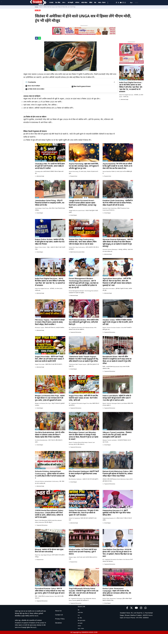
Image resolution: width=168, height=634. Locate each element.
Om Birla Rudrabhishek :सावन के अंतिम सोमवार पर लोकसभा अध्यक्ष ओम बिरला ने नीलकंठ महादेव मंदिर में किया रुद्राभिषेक (49, 434)
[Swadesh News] (38, 2)
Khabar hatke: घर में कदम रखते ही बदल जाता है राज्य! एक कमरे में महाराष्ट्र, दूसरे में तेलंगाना (83, 551)
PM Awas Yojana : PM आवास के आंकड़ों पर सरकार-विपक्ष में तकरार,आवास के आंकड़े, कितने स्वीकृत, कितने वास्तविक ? (49, 322)
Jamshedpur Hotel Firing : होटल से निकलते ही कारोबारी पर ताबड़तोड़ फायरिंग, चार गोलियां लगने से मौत (49, 202)
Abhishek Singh (124, 99)
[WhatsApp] (125, 2)
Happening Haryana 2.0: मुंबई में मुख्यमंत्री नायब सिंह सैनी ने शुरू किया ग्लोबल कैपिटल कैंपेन (116, 512)
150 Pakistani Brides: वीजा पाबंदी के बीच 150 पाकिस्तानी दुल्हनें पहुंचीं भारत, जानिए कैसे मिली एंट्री (83, 322)
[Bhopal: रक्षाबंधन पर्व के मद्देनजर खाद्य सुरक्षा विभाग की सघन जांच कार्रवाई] (50, 538)
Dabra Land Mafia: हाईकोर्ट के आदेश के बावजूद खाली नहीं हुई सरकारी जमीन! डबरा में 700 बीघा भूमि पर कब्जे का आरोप (117, 398)
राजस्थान (37, 392)
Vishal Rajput (40, 213)
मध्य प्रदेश (125, 79)
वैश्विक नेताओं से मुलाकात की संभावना (82, 86)
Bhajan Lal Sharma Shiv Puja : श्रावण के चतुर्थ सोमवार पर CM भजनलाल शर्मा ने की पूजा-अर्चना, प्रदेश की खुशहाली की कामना (50, 398)
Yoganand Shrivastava (75, 332)
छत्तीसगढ (71, 197)
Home (36, 7)
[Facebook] (116, 2)
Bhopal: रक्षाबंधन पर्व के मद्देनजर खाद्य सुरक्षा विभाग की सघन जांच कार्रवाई (49, 550)
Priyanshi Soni (73, 176)
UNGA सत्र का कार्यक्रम (33, 86)
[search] (128, 3)
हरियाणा (104, 507)
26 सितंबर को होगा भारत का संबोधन (35, 89)
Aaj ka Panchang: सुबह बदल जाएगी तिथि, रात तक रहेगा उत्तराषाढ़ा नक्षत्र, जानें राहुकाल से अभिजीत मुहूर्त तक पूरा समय (84, 166)
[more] (108, 2)
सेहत (77, 507)
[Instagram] (123, 2)
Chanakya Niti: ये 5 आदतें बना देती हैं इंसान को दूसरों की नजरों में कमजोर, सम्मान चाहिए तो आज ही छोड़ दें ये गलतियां (50, 166)
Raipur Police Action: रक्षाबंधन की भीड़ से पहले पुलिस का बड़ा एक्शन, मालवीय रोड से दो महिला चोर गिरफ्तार (49, 241)
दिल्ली (121, 79)
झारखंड (104, 353)
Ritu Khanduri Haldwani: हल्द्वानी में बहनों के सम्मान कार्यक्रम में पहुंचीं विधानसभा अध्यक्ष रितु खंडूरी (84, 473)
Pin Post (38, 160)
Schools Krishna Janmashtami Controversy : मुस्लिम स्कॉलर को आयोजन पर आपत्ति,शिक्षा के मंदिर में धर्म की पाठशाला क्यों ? (49, 474)
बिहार (70, 353)
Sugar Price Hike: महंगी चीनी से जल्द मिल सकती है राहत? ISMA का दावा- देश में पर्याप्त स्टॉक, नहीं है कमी (83, 398)
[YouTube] (121, 2)
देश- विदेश (37, 10)
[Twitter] (118, 2)
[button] (36, 38)
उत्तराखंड (104, 197)
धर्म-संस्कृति (44, 160)
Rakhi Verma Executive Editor (77, 252)
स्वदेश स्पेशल (38, 316)
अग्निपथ (43, 468)
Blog (37, 197)
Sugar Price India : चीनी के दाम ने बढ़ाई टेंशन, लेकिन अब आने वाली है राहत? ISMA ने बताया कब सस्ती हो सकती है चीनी (49, 359)
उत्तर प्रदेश (38, 585)
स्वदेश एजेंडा (78, 236)
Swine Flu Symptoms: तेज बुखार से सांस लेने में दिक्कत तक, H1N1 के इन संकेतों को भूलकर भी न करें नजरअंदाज (83, 512)
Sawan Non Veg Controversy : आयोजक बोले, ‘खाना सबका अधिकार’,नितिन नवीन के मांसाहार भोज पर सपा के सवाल (83, 241)
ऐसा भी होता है (71, 546)
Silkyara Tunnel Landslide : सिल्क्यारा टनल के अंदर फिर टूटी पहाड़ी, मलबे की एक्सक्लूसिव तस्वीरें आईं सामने (117, 434)
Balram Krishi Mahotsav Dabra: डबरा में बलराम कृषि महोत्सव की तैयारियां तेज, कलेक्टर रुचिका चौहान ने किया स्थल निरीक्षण (118, 473)
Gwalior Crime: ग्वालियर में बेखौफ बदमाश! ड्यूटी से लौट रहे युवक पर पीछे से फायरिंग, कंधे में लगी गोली (118, 322)
